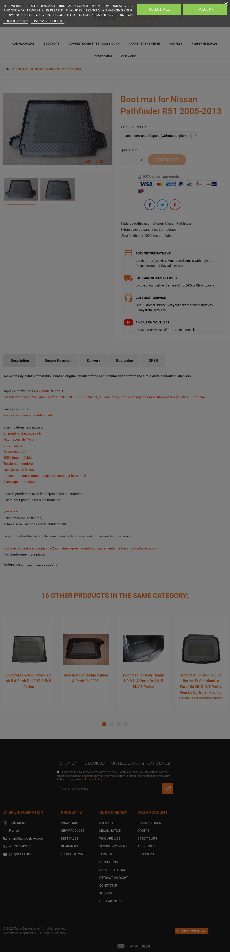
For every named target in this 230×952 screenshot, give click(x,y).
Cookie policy (15, 21)
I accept (204, 9)
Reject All (159, 9)
